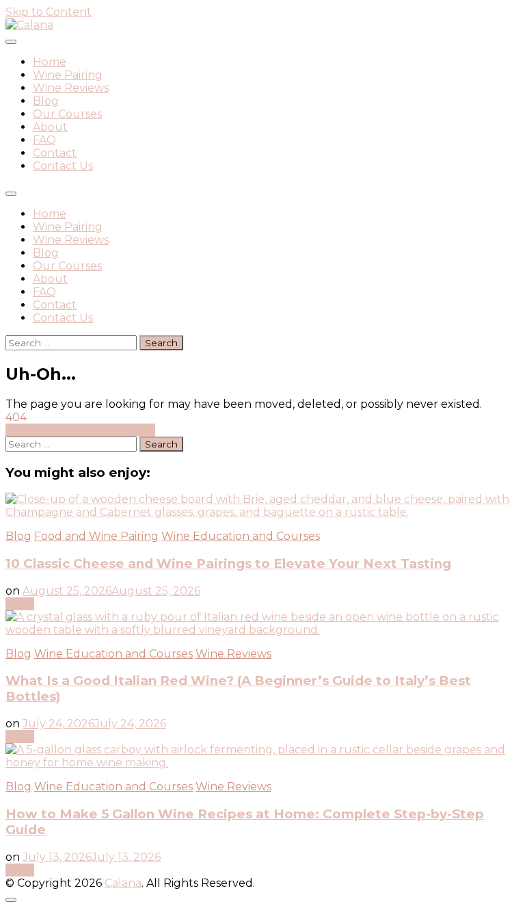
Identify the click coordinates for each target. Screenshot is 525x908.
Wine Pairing (68, 74)
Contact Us (63, 165)
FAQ (44, 139)
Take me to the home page (80, 430)
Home (49, 61)
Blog (46, 100)
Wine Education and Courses (240, 536)
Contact (55, 152)
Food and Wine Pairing (96, 536)
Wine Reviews (71, 87)
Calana (123, 883)
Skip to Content (48, 11)
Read (19, 603)
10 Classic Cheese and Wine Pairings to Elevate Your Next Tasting (228, 563)
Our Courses (67, 113)
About (50, 126)
